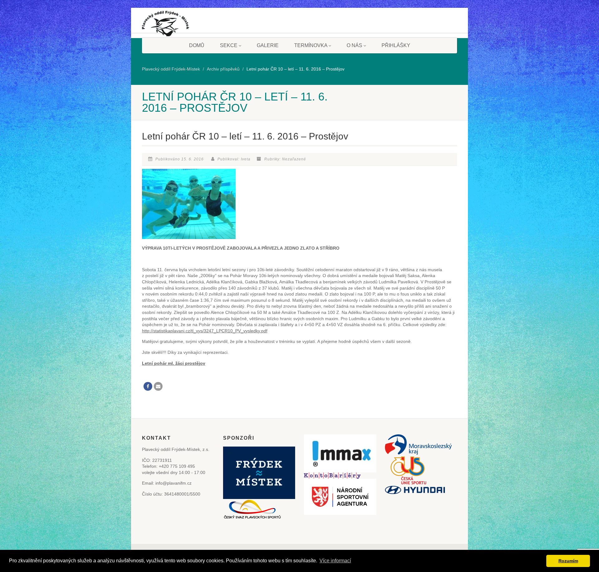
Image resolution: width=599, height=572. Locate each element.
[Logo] (165, 26)
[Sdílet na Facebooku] (148, 386)
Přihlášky (396, 45)
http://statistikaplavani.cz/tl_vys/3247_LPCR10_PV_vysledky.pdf (204, 330)
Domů (196, 45)
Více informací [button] (335, 560)
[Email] (158, 386)
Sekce (228, 45)
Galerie (268, 45)
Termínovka (310, 45)
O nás (354, 45)
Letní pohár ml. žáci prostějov (173, 363)
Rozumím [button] (568, 560)
